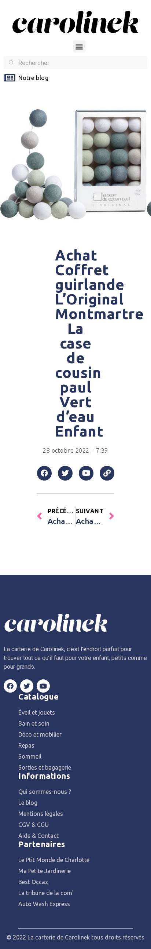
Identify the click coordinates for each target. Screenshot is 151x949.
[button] (79, 46)
